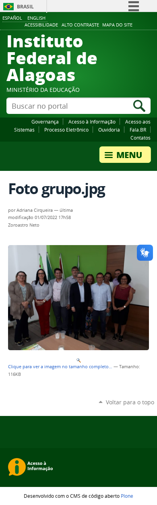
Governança (45, 121)
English (36, 18)
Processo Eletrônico (66, 129)
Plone (127, 496)
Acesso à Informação (92, 121)
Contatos (140, 137)
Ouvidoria (109, 129)
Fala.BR (138, 129)
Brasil (25, 6)
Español (12, 18)
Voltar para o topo (130, 402)
